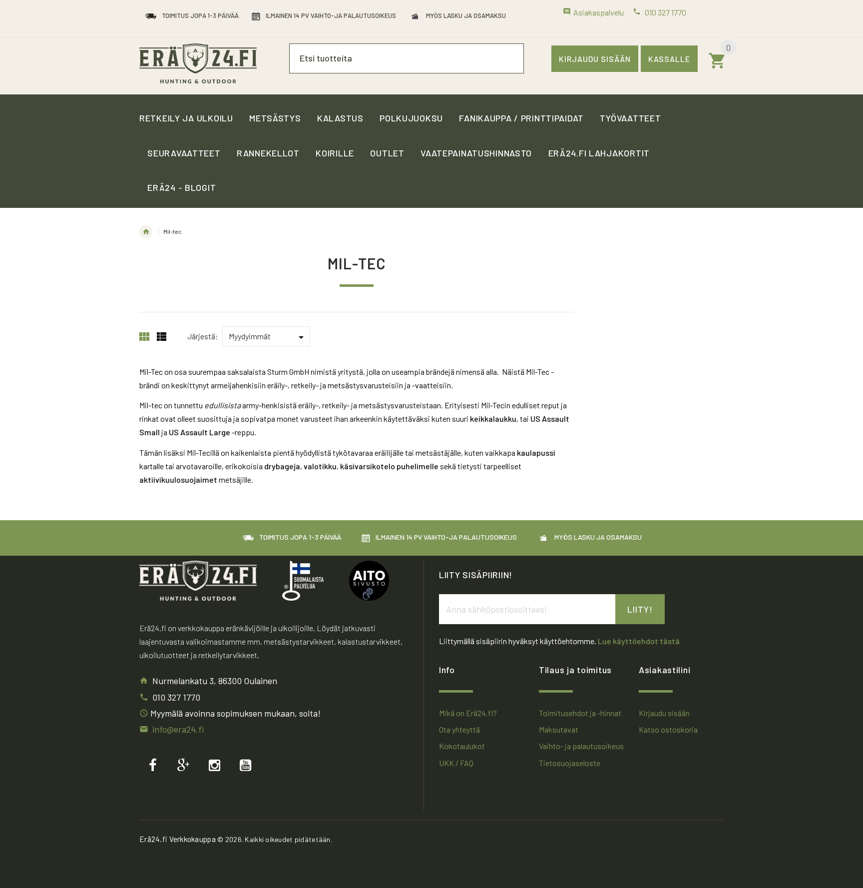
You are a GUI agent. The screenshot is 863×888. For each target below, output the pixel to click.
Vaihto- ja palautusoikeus (581, 746)
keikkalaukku (493, 418)
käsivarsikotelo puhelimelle (389, 466)
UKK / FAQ (456, 763)
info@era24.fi (178, 729)
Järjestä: (202, 336)
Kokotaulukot (462, 746)
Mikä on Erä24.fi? (468, 713)
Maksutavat (558, 729)
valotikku (320, 466)
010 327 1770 (176, 697)
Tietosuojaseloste (569, 763)
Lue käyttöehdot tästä (639, 641)
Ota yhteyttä (459, 729)
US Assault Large (199, 432)
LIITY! (640, 609)
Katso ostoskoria (668, 729)
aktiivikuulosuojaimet (178, 479)
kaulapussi (536, 452)
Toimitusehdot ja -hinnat (580, 713)
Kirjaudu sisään (595, 58)
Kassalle (669, 58)
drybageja (282, 466)
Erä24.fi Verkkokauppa (177, 839)
